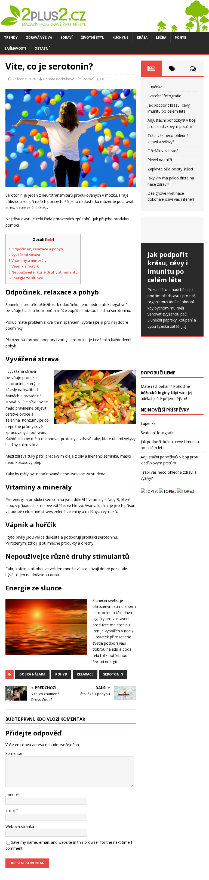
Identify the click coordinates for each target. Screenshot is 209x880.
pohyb (61, 674)
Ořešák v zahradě (163, 150)
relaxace (85, 674)
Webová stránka (19, 826)
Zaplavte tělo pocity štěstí (170, 169)
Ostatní (42, 48)
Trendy (11, 37)
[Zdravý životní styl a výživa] (104, 29)
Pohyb (180, 37)
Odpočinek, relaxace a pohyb (35, 249)
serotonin (113, 674)
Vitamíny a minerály (27, 260)
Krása (142, 37)
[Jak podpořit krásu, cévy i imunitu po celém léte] (172, 230)
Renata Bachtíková (58, 78)
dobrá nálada (32, 674)
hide (49, 239)
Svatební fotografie (164, 95)
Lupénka (154, 86)
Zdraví (66, 37)
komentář (14, 753)
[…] (183, 326)
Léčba (161, 37)
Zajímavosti (15, 48)
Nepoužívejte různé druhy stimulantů (43, 272)
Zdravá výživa (39, 37)
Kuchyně (120, 37)
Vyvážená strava (24, 254)
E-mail (10, 810)
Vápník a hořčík (23, 266)
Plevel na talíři (159, 159)
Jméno (11, 794)
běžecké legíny (155, 392)
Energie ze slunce (25, 277)
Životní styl (92, 37)
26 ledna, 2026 (24, 78)
